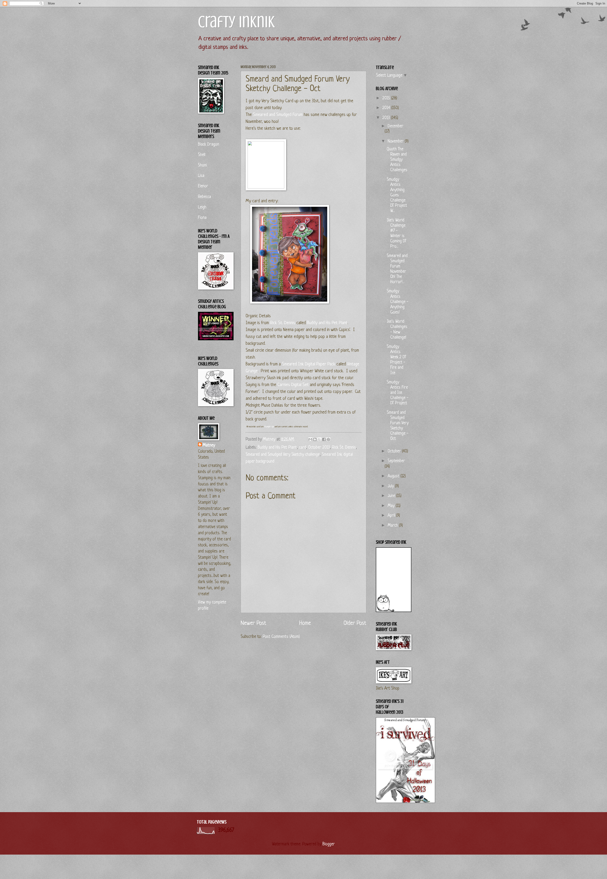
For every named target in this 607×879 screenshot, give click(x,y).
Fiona (202, 218)
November (396, 141)
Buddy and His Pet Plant (327, 323)
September (396, 461)
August (394, 476)
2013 (386, 118)
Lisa (201, 176)
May (392, 506)
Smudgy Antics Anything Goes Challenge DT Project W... (397, 195)
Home (305, 623)
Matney (209, 445)
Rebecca (204, 197)
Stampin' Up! (269, 426)
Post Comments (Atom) (281, 637)
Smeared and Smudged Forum (278, 114)
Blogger (328, 844)
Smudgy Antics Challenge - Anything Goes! (398, 301)
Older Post (355, 623)
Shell (201, 155)
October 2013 (319, 447)
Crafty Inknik (236, 22)
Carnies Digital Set (293, 384)
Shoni (202, 165)
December (395, 126)
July (391, 486)
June (392, 496)
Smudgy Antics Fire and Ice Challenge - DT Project (398, 392)
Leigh (202, 207)
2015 (386, 98)
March (393, 525)
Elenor (203, 186)
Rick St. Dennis (282, 323)
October (395, 451)
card (302, 447)
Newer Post (253, 623)
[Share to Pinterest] (328, 439)
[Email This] (310, 439)
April (392, 515)
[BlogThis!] (315, 439)
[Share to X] (319, 439)
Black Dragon (208, 144)
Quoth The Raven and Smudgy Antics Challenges (397, 159)
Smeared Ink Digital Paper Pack (308, 364)
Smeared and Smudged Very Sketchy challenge (283, 454)
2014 (386, 108)
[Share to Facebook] (324, 439)
